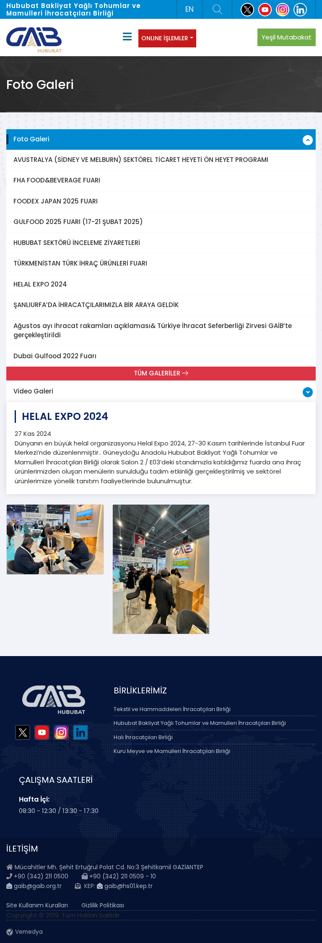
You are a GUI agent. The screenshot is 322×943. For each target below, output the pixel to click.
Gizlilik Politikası (102, 905)
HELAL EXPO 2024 (40, 284)
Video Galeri (33, 391)
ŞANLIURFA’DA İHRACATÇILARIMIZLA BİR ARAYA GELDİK (96, 304)
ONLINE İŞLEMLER (164, 38)
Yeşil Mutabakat (287, 37)
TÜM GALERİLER (158, 373)
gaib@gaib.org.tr (37, 886)
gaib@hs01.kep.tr (128, 886)
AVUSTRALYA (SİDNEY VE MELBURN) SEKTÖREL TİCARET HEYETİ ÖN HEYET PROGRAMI (140, 159)
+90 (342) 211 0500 (41, 876)
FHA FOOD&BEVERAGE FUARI (56, 180)
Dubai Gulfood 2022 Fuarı (54, 356)
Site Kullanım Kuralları (37, 905)
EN (189, 9)
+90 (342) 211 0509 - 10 (122, 876)
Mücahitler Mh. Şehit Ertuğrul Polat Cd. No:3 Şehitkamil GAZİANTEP (109, 867)
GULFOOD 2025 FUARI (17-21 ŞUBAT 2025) (78, 221)
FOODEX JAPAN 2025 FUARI (55, 201)
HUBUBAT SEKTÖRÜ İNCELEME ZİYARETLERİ (76, 242)
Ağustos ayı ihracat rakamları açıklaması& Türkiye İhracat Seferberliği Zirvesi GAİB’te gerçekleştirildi (152, 330)
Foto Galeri (31, 139)
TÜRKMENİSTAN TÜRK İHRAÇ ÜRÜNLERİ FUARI (80, 263)
